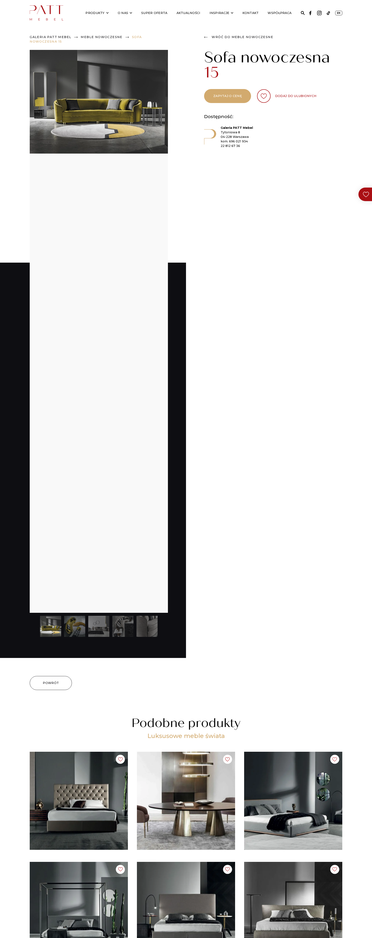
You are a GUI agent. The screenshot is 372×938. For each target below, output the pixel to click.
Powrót (51, 683)
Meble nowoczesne (101, 37)
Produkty (94, 13)
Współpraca (279, 13)
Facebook (310, 13)
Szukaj (303, 13)
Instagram (319, 13)
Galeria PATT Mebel (50, 37)
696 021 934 (238, 141)
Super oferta (154, 13)
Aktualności (188, 13)
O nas (123, 13)
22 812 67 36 (230, 146)
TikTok (328, 13)
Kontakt (250, 13)
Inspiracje (219, 13)
